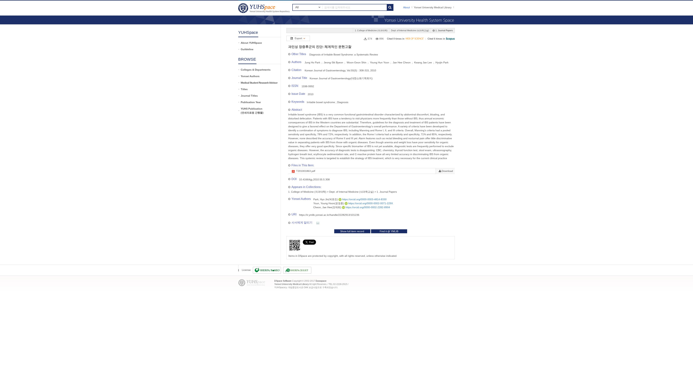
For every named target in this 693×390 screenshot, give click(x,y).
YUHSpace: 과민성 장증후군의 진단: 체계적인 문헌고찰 (264, 8)
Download (447, 171)
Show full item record (352, 231)
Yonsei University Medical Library (433, 7)
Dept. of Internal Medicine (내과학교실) (410, 30)
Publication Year (251, 102)
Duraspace (321, 281)
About (406, 7)
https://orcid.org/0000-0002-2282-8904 (367, 207)
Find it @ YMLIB (389, 231)
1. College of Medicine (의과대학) (371, 30)
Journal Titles (249, 95)
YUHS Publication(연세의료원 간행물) (252, 110)
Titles (244, 89)
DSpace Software (282, 281)
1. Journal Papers (444, 30)
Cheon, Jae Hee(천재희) (327, 207)
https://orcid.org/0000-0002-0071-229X (370, 203)
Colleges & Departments (256, 69)
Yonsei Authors (250, 76)
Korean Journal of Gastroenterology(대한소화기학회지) (341, 78)
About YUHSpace (251, 42)
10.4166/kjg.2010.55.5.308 (314, 179)
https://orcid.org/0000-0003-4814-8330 (364, 199)
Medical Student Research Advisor (259, 82)
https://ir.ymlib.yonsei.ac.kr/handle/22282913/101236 (329, 214)
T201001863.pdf (305, 171)
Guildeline (247, 49)
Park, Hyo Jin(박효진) (326, 199)
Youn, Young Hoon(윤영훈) (329, 203)
